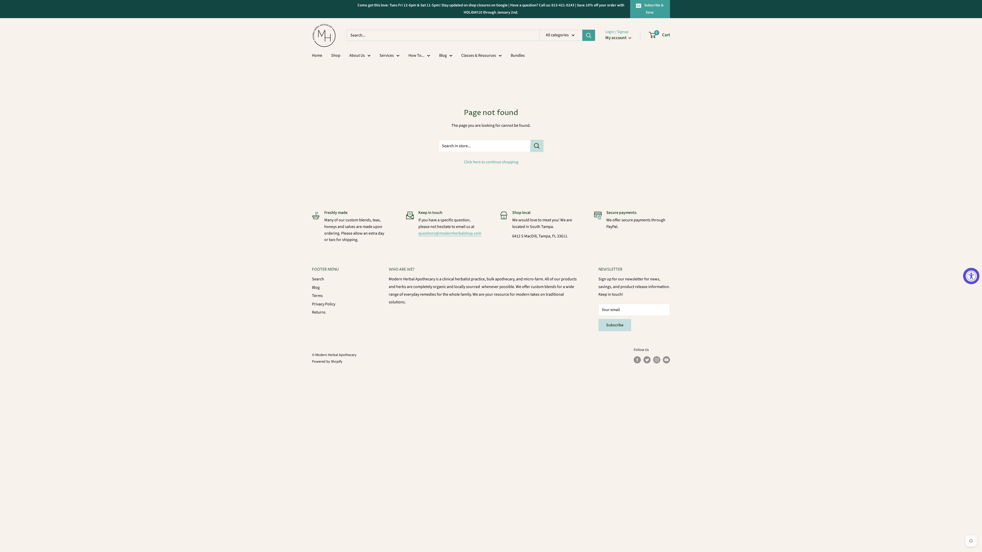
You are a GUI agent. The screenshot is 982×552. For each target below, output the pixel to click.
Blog (443, 55)
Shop (335, 55)
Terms (317, 295)
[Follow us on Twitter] (647, 359)
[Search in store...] (536, 146)
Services (387, 55)
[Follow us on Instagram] (656, 359)
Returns (319, 312)
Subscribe (614, 325)
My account (616, 38)
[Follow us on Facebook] (637, 359)
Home (317, 55)
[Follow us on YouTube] (666, 359)
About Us (357, 55)
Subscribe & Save (654, 9)
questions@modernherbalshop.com (449, 233)
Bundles (518, 55)
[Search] (588, 35)
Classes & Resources (478, 55)
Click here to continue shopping (491, 162)
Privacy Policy (323, 304)
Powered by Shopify (327, 361)
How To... (416, 55)
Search (318, 279)
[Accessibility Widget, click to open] (971, 276)
